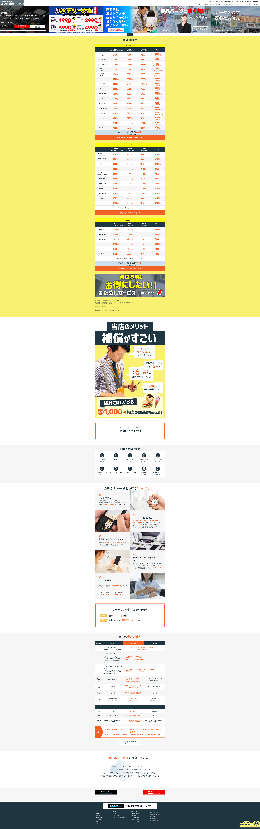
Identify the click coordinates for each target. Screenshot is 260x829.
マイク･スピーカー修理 (155, 814)
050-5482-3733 (139, 208)
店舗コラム (255, 4)
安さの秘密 (225, 4)
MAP (255, 1)
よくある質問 (247, 4)
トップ (200, 4)
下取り (115, 813)
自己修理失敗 (153, 818)
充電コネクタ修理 (154, 812)
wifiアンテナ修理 (135, 821)
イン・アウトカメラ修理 (155, 816)
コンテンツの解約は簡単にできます (130, 742)
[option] (76, 19)
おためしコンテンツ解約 (119, 817)
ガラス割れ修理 (135, 813)
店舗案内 (206, 4)
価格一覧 (212, 4)
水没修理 (134, 815)
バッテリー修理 (135, 817)
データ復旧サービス (154, 820)
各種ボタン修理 (135, 819)
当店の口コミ (239, 4)
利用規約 (98, 823)
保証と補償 (232, 4)
